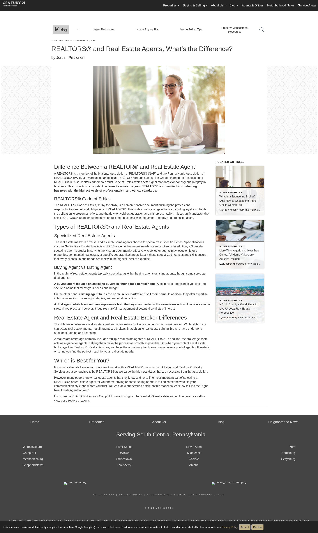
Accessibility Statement (167, 495)
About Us (219, 7)
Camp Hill (29, 452)
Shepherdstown (33, 465)
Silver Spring (124, 446)
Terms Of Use (104, 495)
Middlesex (194, 452)
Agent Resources (62, 41)
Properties (172, 7)
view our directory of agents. (72, 400)
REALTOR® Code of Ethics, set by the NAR (88, 205)
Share (312, 48)
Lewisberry (124, 465)
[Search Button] (262, 30)
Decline (257, 527)
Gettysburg (288, 459)
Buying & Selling (196, 7)
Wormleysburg (32, 446)
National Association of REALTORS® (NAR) (127, 173)
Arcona (194, 465)
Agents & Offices (253, 5)
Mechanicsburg (33, 459)
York (292, 446)
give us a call (193, 396)
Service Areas (307, 5)
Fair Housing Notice (208, 495)
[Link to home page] (16, 5)
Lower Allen (194, 446)
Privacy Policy (230, 527)
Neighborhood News (280, 5)
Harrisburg (288, 452)
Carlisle (194, 459)
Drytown (124, 452)
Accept (245, 527)
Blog (234, 7)
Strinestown (124, 459)
